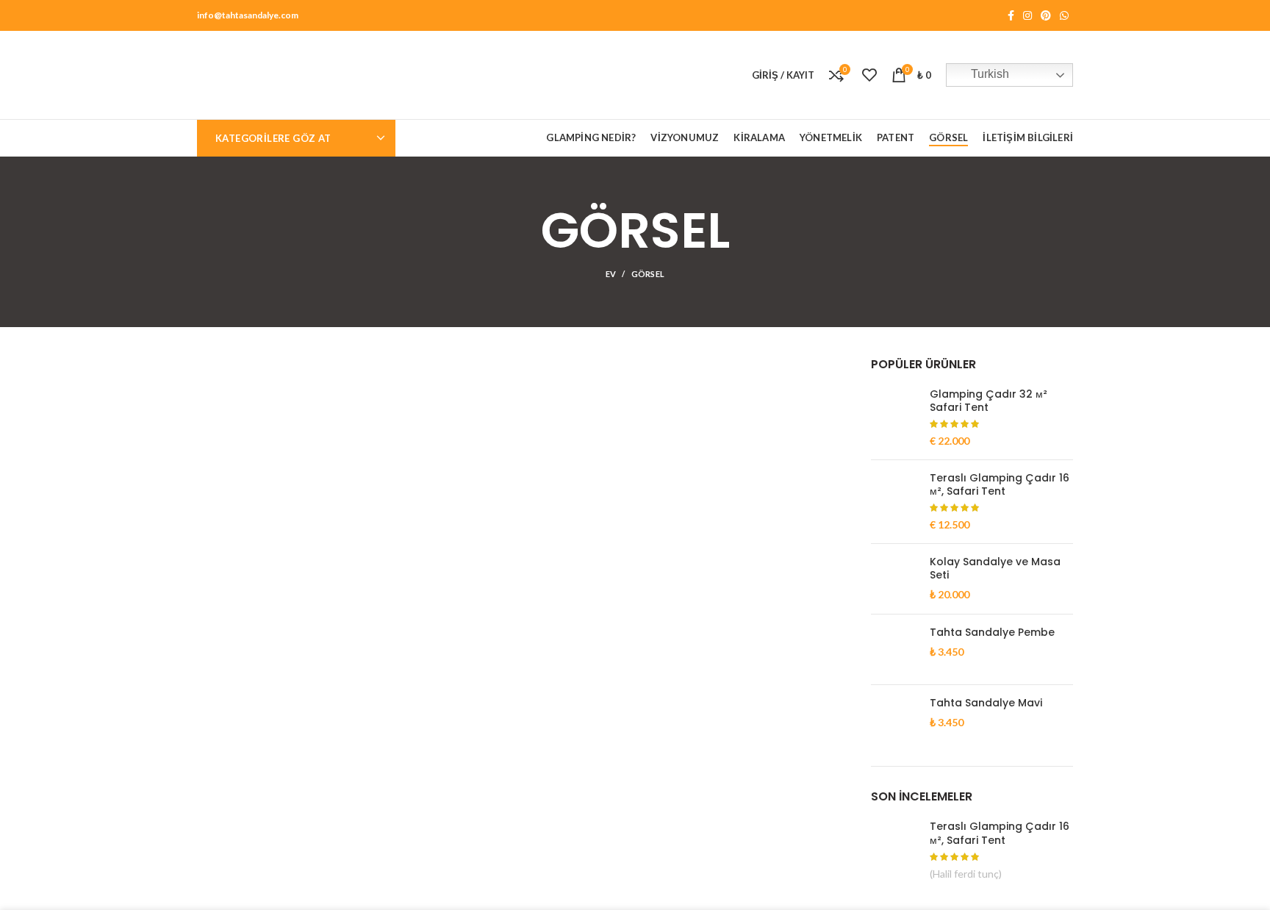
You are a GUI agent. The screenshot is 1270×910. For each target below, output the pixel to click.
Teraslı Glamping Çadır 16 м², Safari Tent (999, 484)
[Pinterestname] (1045, 15)
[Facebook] (1011, 15)
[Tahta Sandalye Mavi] (895, 720)
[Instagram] (1027, 15)
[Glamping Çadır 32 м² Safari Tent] (895, 417)
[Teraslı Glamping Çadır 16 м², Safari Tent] (895, 501)
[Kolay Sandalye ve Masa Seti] (895, 579)
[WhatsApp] (1064, 15)
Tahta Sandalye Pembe (992, 632)
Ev (611, 274)
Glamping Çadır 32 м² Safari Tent (988, 400)
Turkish (988, 74)
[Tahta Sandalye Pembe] (895, 649)
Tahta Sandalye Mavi (986, 702)
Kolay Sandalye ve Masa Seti (995, 568)
